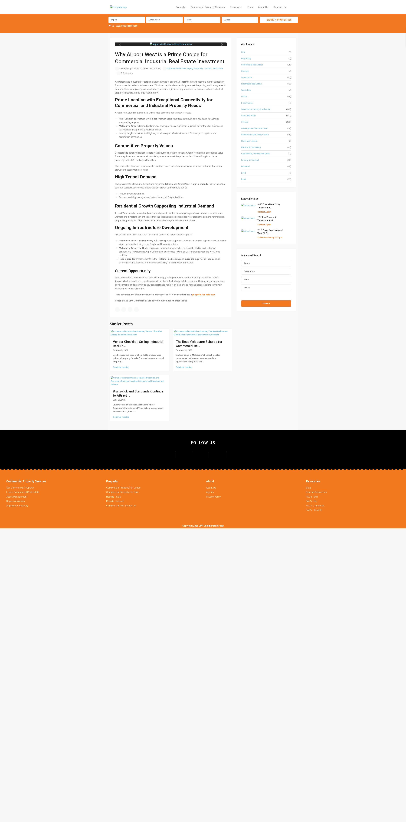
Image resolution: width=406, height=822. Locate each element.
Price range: (114, 26)
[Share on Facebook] (117, 309)
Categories (154, 20)
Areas (227, 20)
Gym (243, 52)
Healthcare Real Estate (251, 84)
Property (180, 7)
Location (208, 68)
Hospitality (246, 58)
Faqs (250, 7)
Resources (236, 7)
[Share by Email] (136, 309)
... (123, 361)
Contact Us (279, 7)
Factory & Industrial (250, 160)
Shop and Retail (248, 115)
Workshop (246, 90)
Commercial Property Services (207, 7)
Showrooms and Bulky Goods (255, 134)
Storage (245, 71)
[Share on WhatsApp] (130, 309)
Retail (243, 179)
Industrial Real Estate (176, 68)
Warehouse (246, 77)
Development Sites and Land (254, 128)
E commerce (247, 103)
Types (114, 20)
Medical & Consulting (251, 147)
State (189, 20)
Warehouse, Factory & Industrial (255, 109)
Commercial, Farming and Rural (255, 153)
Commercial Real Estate (252, 65)
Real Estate (218, 68)
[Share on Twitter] (123, 309)
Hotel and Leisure (249, 141)
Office (244, 96)
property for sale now (203, 294)
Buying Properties (195, 68)
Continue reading (121, 367)
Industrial (245, 166)
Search (266, 303)
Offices (244, 122)
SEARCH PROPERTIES (279, 19)
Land (243, 173)
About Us (263, 7)
